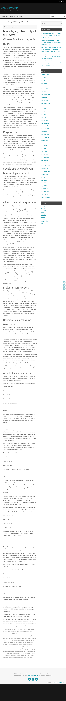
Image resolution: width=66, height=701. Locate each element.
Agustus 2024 (45, 140)
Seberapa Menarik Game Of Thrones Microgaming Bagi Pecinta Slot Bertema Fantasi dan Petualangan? (51, 49)
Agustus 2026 (45, 74)
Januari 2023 (44, 194)
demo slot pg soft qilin (11, 640)
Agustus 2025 (45, 106)
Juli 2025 (43, 109)
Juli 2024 (43, 143)
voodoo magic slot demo (20, 657)
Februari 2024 (45, 157)
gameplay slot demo (24, 642)
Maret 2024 (44, 154)
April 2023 (44, 186)
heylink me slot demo (25, 647)
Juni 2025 (44, 112)
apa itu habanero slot (8, 634)
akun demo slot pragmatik (28, 631)
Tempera (55, 682)
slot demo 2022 (25, 651)
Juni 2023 (44, 180)
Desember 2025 (45, 94)
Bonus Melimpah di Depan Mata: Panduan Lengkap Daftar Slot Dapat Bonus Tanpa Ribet (51, 42)
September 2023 (45, 171)
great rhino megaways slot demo (11, 647)
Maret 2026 (44, 86)
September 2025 (45, 103)
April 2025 (44, 117)
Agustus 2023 (45, 174)
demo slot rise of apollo (23, 640)
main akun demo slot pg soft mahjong (18, 649)
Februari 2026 (45, 89)
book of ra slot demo (19, 634)
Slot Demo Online (29, 629)
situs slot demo (17, 651)
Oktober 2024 (45, 134)
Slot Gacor (43, 213)
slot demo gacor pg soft (13, 653)
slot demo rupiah (29, 655)
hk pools (43, 209)
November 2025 (45, 97)
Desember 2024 (45, 129)
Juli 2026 (43, 77)
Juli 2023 (43, 177)
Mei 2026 (43, 80)
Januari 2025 (44, 126)
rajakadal (43, 211)
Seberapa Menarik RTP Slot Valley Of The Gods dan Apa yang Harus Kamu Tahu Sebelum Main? (51, 56)
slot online (43, 215)
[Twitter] (62, 1)
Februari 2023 (45, 191)
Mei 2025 (43, 114)
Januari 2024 (44, 160)
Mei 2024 (43, 149)
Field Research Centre (9, 8)
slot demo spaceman (8, 657)
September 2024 (45, 137)
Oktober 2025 (45, 100)
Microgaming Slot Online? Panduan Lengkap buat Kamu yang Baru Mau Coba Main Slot (51, 35)
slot (42, 223)
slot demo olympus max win (18, 655)
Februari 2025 (45, 123)
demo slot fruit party (19, 638)
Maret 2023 (44, 188)
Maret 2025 (44, 120)
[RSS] (64, 1)
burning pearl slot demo (13, 636)
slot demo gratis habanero (26, 653)
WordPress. (61, 682)
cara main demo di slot (25, 636)
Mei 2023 (43, 183)
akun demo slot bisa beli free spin (13, 631)
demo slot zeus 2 (14, 642)
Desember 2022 (45, 197)
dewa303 (43, 219)
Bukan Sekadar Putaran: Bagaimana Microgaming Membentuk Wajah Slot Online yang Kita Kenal (51, 63)
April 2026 (44, 83)
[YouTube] (59, 1)
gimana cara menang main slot (26, 644)
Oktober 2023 (45, 169)
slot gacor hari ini (45, 221)
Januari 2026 (44, 92)
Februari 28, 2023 (18, 629)
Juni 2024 (44, 146)
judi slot (43, 217)
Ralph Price (8, 629)
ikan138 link (44, 207)
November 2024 (45, 131)
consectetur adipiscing (32, 675)
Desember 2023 (45, 163)
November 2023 (45, 166)
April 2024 (44, 151)
